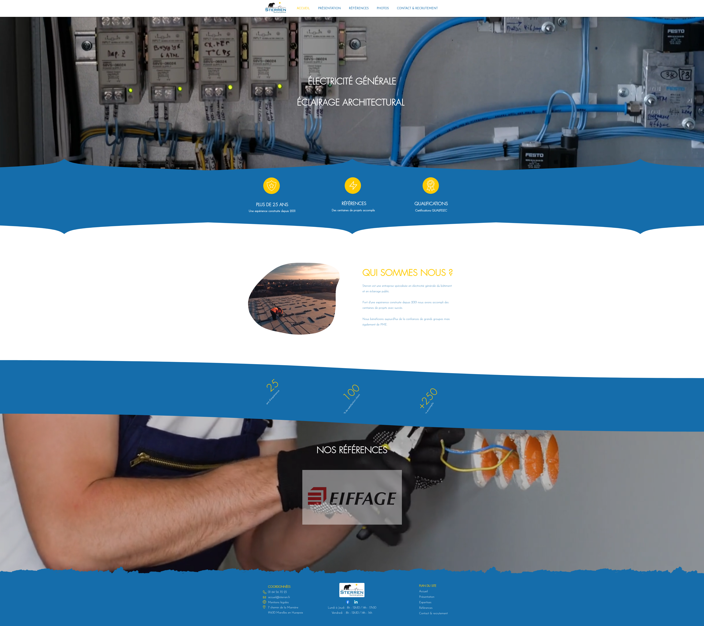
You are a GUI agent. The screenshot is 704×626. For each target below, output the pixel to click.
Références (425, 608)
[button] (359, 8)
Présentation (426, 597)
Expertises (425, 602)
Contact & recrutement (433, 613)
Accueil (423, 591)
